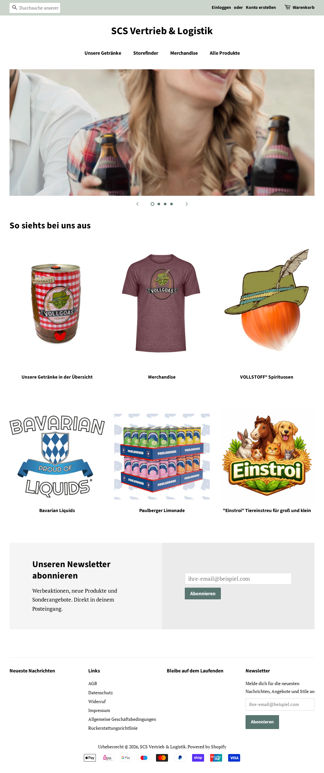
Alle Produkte (225, 53)
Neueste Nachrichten (32, 670)
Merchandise (184, 53)
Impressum (99, 710)
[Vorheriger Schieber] (137, 204)
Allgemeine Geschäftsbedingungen (122, 719)
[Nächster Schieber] (187, 204)
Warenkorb (304, 7)
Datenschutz (100, 693)
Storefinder (145, 53)
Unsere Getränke (102, 53)
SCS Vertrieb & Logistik (162, 31)
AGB (92, 683)
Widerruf (97, 701)
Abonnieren (202, 593)
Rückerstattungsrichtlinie (113, 728)
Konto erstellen (261, 7)
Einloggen (221, 7)
